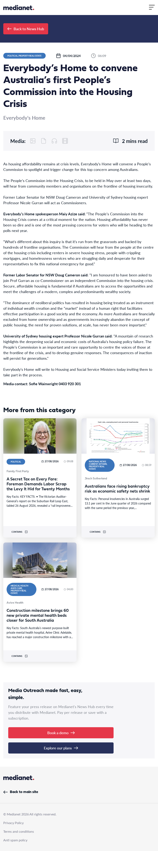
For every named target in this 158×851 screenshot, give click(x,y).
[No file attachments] (43, 141)
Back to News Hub (29, 28)
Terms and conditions (18, 831)
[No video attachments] (65, 141)
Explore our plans (58, 747)
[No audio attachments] (54, 141)
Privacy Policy (13, 822)
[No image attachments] (33, 141)
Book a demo (58, 732)
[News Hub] (18, 7)
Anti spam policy (15, 840)
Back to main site (24, 792)
